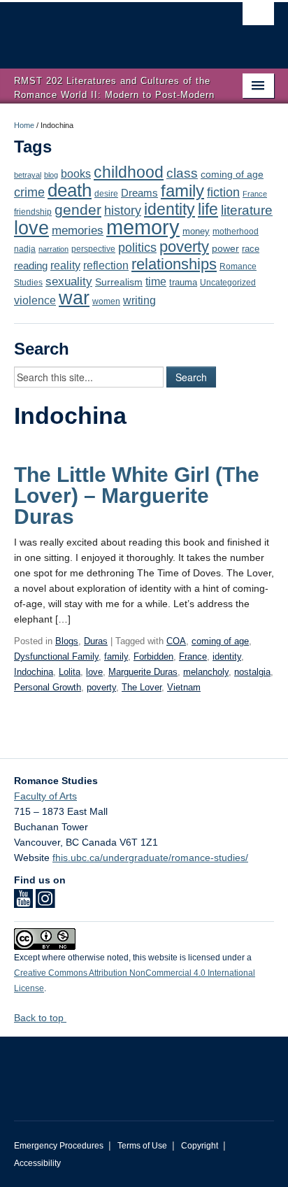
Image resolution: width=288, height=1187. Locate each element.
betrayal (27, 175)
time (155, 281)
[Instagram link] (45, 903)
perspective (93, 248)
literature (247, 210)
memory (143, 227)
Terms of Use (142, 1146)
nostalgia (252, 672)
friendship (33, 211)
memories (77, 230)
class (182, 173)
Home (24, 125)
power (225, 248)
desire (106, 194)
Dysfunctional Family (56, 656)
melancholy (206, 672)
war (74, 297)
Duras (96, 641)
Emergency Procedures (58, 1146)
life (208, 209)
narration (53, 249)
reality (65, 265)
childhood (129, 172)
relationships (174, 264)
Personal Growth (47, 687)
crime (29, 192)
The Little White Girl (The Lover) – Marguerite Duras (136, 495)
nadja (25, 248)
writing (139, 300)
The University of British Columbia (105, 28)
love (31, 228)
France (255, 194)
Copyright (199, 1146)
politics (137, 248)
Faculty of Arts (45, 796)
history (122, 211)
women (106, 301)
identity (169, 209)
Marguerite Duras (143, 672)
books (76, 173)
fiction (223, 192)
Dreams (139, 193)
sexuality (68, 281)
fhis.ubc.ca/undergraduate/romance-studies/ (150, 857)
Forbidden (153, 656)
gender (78, 209)
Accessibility (37, 1163)
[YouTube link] (23, 903)
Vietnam (184, 687)
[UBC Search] (258, 17)
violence (35, 300)
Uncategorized (228, 282)
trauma (183, 282)
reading (31, 265)
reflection (106, 265)
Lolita (69, 672)
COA (176, 641)
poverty (184, 246)
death (70, 190)
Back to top (40, 1017)
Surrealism (119, 281)
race (250, 248)
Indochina (33, 672)
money (196, 231)
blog (51, 175)
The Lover (141, 687)
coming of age (232, 174)
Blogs (66, 641)
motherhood (236, 231)
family (182, 190)
